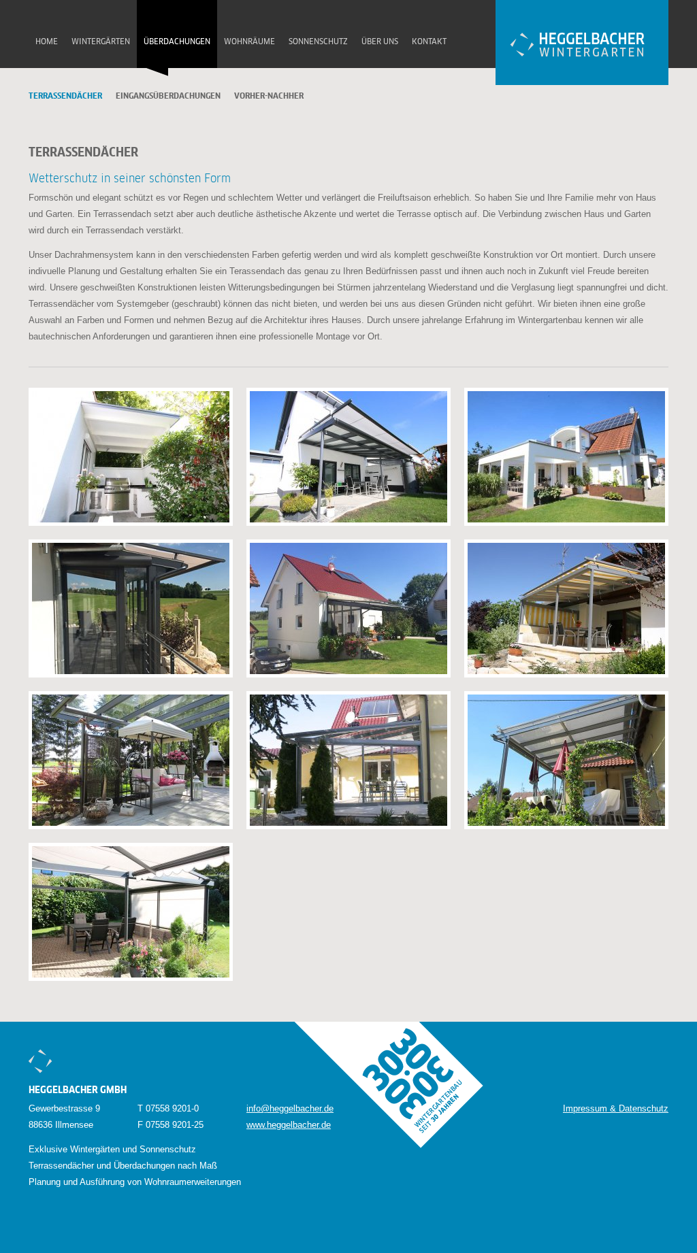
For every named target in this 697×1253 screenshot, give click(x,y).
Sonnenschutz (318, 42)
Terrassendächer (65, 97)
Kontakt (429, 42)
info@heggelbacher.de (290, 1108)
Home (46, 42)
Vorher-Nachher (269, 97)
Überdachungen (177, 42)
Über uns (379, 42)
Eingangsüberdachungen (168, 97)
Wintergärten (100, 42)
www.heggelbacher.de (288, 1125)
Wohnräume (249, 42)
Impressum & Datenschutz (615, 1108)
